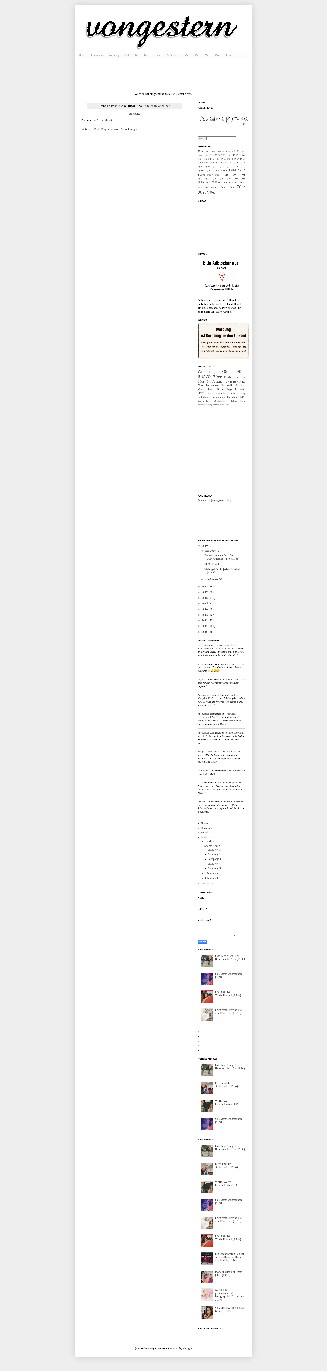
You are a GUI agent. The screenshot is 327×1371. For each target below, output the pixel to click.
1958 (200, 159)
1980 (201, 170)
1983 (224, 170)
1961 (218, 159)
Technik (239, 377)
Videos (228, 55)
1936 (236, 151)
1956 (235, 155)
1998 (242, 178)
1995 (221, 178)
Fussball (240, 385)
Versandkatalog (205, 405)
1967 (207, 162)
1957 (242, 155)
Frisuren (240, 389)
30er (206, 187)
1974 (208, 166)
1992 (201, 178)
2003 (236, 183)
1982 (216, 170)
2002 (230, 183)
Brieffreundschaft (217, 393)
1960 (212, 159)
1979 (242, 166)
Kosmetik (227, 385)
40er (213, 187)
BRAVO (204, 377)
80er (196, 55)
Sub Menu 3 (211, 873)
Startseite (134, 114)
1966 (200, 163)
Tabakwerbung (238, 401)
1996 (228, 178)
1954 (224, 155)
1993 (208, 178)
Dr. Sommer (172, 55)
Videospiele (219, 397)
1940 (242, 151)
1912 (207, 151)
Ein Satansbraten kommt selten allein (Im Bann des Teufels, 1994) (229, 1257)
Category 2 (214, 854)
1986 (201, 174)
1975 (214, 166)
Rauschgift (232, 397)
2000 (208, 182)
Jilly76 (201, 679)
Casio (200, 782)
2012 (205, 620)
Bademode (203, 401)
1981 (208, 170)
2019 (205, 546)
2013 (205, 615)
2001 (224, 182)
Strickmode (219, 401)
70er (207, 55)
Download (207, 828)
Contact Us (207, 883)
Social (204, 832)
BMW (201, 393)
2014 (205, 609)
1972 (242, 162)
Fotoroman (212, 385)
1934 (224, 151)
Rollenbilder (204, 397)
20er (200, 188)
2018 (205, 586)
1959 (206, 159)
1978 (235, 166)
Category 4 (214, 864)
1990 (234, 175)
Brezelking (203, 770)
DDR (242, 397)
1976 (221, 166)
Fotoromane (97, 55)
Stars (211, 389)
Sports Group (212, 846)
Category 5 (214, 868)
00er (200, 151)
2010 (205, 632)
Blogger (201, 751)
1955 (229, 155)
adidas (216, 405)
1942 (200, 155)
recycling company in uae (210, 645)
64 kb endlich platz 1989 (230, 782)
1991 (242, 175)
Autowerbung (237, 393)
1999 (201, 182)
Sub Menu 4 (211, 878)
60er (217, 55)
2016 (205, 598)
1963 (230, 159)
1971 (235, 162)
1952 (217, 155)
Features (206, 837)
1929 (212, 151)
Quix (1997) (211, 564)
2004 (242, 182)
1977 (228, 166)
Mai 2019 (211, 551)
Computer (232, 382)
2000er (216, 182)
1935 (230, 151)
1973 (201, 166)
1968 (214, 162)
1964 (236, 159)
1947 (205, 155)
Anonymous (203, 695)
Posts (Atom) (104, 120)
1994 (214, 178)
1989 (226, 175)
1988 (218, 175)
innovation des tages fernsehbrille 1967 (216, 648)
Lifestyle (209, 841)
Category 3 (214, 859)
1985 (241, 170)
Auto (158, 55)
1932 (218, 151)
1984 (232, 170)
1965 (242, 159)
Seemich (202, 664)
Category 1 (214, 850)
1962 (223, 159)
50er (222, 187)
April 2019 (212, 579)
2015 (205, 603)
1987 (210, 175)
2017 (205, 592)
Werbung (114, 55)
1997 (235, 178)
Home (82, 55)
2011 (205, 626)
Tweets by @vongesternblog (215, 500)
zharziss (201, 801)
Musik (201, 389)
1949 (211, 155)
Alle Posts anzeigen (157, 105)
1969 (221, 162)
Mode (127, 55)
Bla (137, 55)
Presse (147, 55)
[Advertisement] (163, 71)
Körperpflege (224, 389)
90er (186, 55)
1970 (228, 162)
